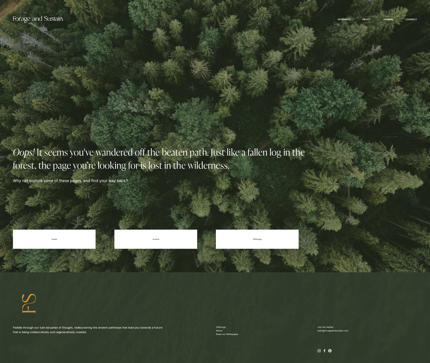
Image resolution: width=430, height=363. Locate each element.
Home (54, 239)
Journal (388, 19)
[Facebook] (324, 350)
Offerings (344, 19)
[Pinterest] (330, 350)
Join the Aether (325, 327)
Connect (411, 19)
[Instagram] (319, 350)
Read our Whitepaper (227, 334)
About (366, 19)
